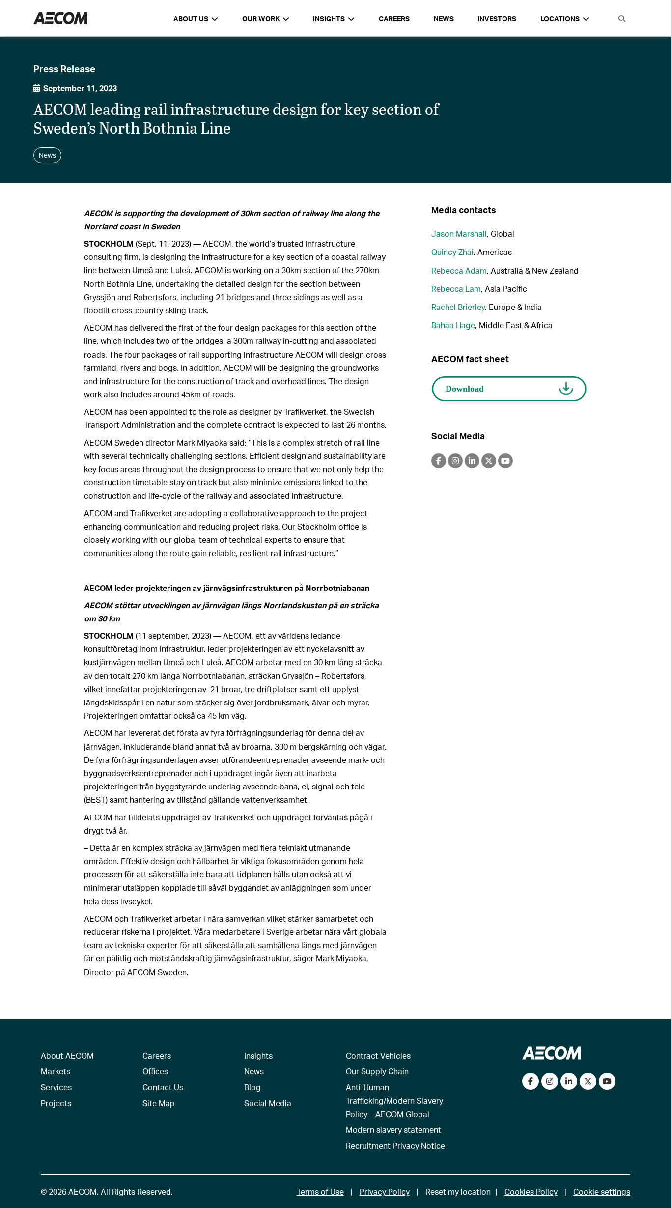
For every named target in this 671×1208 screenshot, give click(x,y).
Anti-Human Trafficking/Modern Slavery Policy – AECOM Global (394, 1100)
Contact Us (162, 1087)
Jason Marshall (459, 233)
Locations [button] (560, 18)
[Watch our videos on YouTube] (607, 1081)
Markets (55, 1071)
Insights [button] (329, 18)
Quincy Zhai (452, 252)
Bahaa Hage (453, 325)
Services (56, 1087)
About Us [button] (190, 18)
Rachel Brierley (458, 307)
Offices (155, 1071)
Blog (252, 1087)
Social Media (267, 1103)
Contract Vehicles (378, 1055)
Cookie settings (601, 1191)
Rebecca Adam (459, 270)
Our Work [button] (261, 18)
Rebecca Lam (456, 288)
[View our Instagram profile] (549, 1081)
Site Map (158, 1103)
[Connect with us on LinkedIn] (568, 1081)
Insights (258, 1055)
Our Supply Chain (377, 1071)
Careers (394, 18)
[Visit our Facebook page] (530, 1081)
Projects (56, 1103)
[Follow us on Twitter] (588, 1081)
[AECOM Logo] (60, 18)
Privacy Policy (385, 1191)
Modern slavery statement (393, 1129)
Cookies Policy (531, 1191)
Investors (496, 18)
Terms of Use (320, 1191)
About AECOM (67, 1055)
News (444, 18)
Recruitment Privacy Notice (395, 1145)
